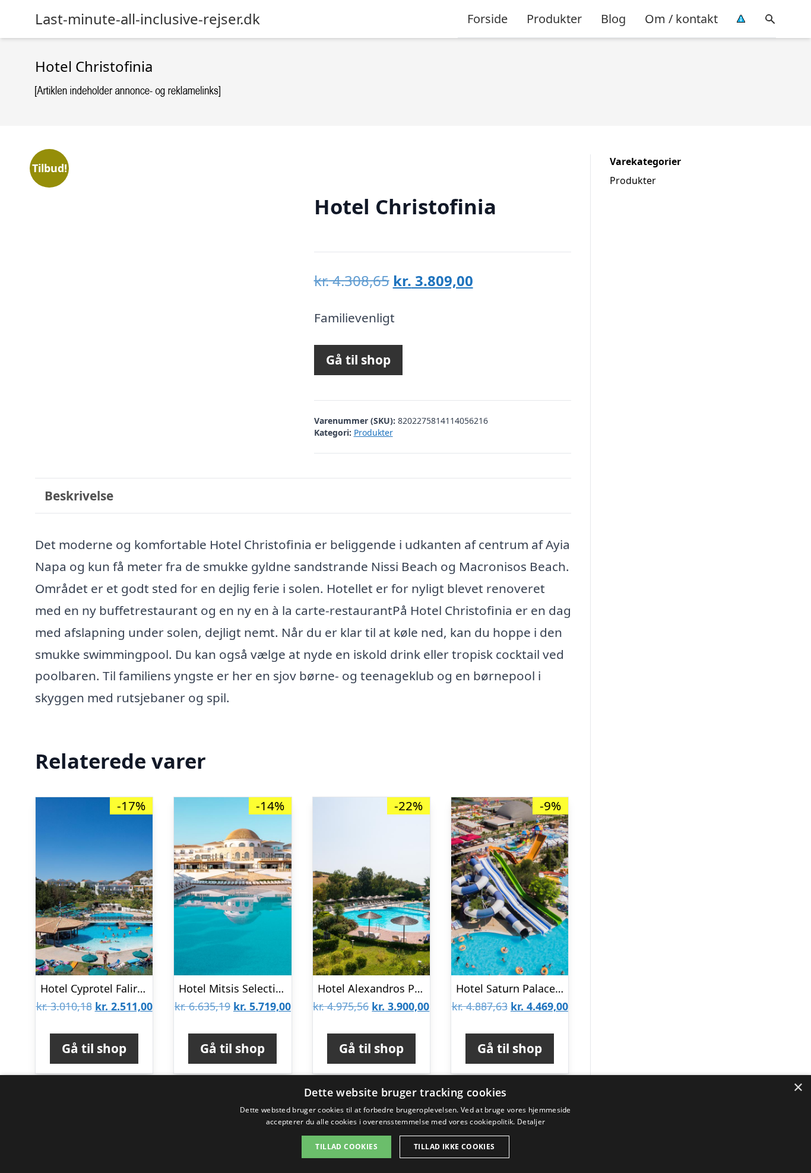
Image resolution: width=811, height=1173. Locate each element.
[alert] (405, 1124)
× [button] (797, 1087)
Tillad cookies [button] (346, 1147)
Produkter (554, 19)
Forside (487, 19)
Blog (613, 19)
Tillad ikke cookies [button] (454, 1147)
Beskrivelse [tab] (79, 495)
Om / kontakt (681, 19)
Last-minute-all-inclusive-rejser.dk (147, 18)
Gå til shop (358, 359)
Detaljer (531, 1122)
